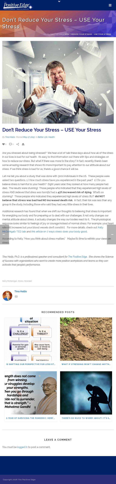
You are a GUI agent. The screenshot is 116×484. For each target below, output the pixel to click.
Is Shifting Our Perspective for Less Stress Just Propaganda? (31, 364)
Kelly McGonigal (9, 281)
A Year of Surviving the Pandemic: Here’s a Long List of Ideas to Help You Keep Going (31, 418)
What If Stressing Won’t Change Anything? (87, 364)
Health (51, 137)
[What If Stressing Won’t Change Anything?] (86, 339)
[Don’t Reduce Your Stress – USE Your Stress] (58, 82)
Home (46, 34)
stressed (28, 281)
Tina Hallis (10, 137)
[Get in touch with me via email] (16, 296)
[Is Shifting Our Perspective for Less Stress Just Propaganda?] (31, 339)
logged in (22, 447)
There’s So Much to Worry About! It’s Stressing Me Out (87, 418)
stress (20, 281)
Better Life (57, 34)
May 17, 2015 (29, 137)
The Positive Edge (77, 256)
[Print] (24, 144)
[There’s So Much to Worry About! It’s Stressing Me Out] (86, 393)
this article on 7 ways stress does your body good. (59, 231)
